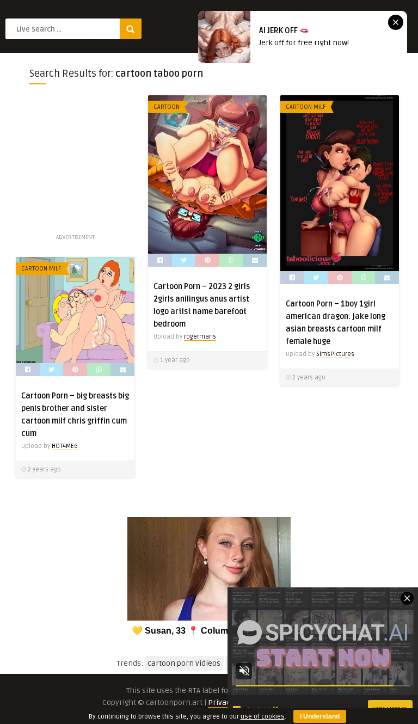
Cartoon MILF (305, 107)
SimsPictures (335, 354)
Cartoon (166, 107)
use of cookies (263, 717)
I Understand (320, 716)
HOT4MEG (65, 446)
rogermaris (200, 336)
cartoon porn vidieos (183, 663)
